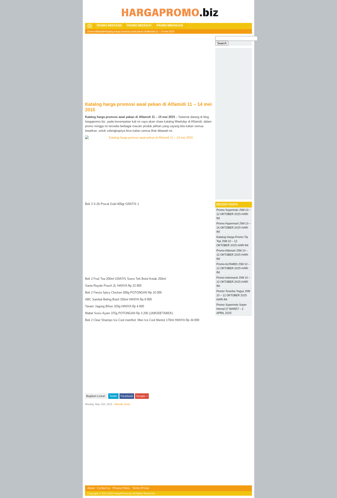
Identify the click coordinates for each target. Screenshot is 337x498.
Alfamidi (99, 31)
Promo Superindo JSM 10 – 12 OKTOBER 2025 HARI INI (233, 214)
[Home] (89, 26)
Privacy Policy (121, 488)
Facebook (127, 396)
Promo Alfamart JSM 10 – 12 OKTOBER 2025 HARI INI (232, 254)
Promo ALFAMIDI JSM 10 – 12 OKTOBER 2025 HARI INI (233, 268)
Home (90, 31)
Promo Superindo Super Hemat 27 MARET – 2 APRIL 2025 (231, 309)
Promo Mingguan (170, 25)
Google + (142, 396)
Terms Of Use (140, 488)
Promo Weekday (139, 25)
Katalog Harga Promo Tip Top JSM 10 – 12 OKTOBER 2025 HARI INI (232, 241)
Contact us (103, 488)
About (91, 488)
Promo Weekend (109, 25)
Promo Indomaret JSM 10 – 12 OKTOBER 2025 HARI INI (233, 282)
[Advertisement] (149, 69)
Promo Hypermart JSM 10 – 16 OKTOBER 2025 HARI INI (233, 227)
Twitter (113, 396)
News (127, 404)
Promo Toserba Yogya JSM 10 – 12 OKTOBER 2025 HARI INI (233, 295)
